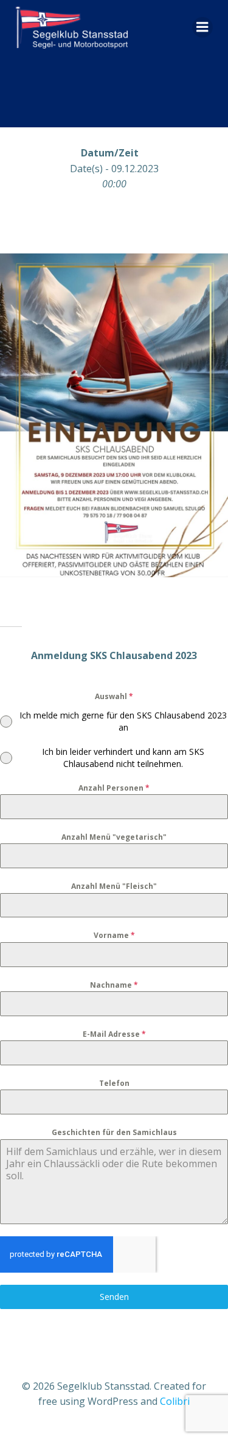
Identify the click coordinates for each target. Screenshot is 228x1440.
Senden (114, 1296)
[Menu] (202, 27)
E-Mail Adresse (114, 1034)
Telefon (114, 1083)
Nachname (114, 985)
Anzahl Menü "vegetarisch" (114, 837)
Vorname (114, 935)
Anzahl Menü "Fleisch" (114, 886)
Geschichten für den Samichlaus (114, 1132)
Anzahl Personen (114, 788)
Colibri (175, 1401)
